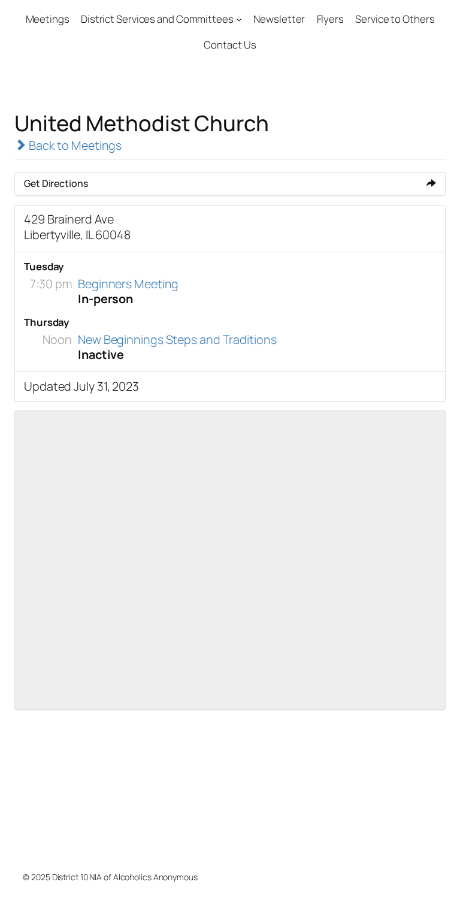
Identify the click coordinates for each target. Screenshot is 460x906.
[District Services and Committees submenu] (239, 19)
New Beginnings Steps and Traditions (177, 339)
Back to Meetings (74, 145)
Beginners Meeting (128, 284)
